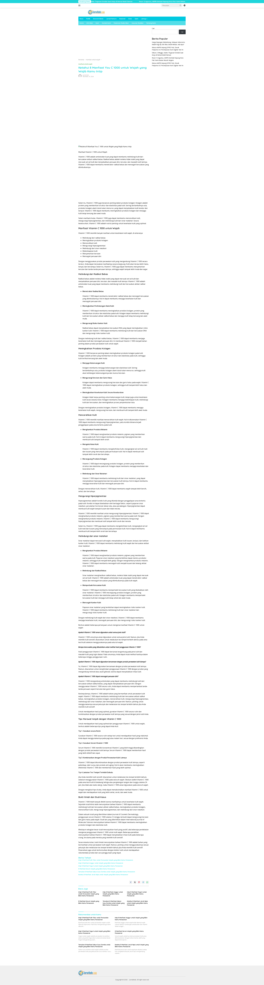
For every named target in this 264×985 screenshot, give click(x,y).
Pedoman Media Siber (121, 23)
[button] (180, 5)
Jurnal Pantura (111, 19)
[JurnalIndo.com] (96, 12)
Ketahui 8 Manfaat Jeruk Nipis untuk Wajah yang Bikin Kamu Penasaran (103, 875)
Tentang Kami (151, 23)
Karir (97, 23)
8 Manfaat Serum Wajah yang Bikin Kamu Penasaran (96, 869)
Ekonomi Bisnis (98, 19)
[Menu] (79, 5)
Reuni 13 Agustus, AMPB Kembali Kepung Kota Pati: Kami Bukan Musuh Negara (131, 1)
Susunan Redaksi (137, 23)
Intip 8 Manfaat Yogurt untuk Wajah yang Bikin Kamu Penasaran (100, 866)
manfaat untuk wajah (85, 64)
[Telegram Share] (143, 882)
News (81, 19)
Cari (153, 28)
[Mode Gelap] (185, 5)
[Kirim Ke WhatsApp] (147, 882)
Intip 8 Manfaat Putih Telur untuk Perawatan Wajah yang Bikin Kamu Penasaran (105, 860)
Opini (136, 19)
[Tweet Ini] (134, 882)
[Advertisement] (113, 42)
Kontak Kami (106, 23)
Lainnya (143, 19)
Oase (130, 19)
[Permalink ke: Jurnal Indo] (80, 76)
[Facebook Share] (130, 882)
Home (82, 23)
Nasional (122, 19)
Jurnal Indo (86, 75)
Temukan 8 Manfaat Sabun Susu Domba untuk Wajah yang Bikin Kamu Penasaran (106, 872)
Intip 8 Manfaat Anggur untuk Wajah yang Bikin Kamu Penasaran (100, 863)
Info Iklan (90, 23)
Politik (88, 19)
